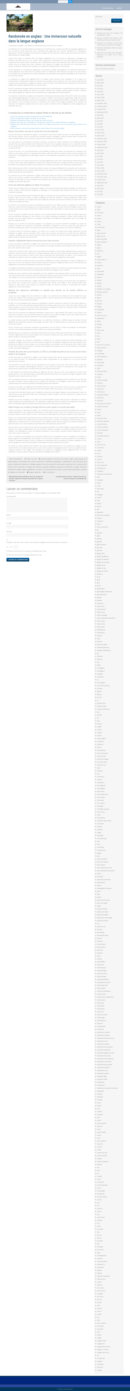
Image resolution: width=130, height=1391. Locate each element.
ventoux (99, 1308)
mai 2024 (100, 159)
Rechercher (99, 17)
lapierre (99, 691)
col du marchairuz (102, 430)
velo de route (101, 1291)
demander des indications (21, 464)
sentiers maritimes (102, 1161)
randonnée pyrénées (103, 1067)
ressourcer (39, 469)
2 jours (99, 207)
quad (98, 956)
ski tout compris (102, 1197)
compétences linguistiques (53, 461)
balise (99, 298)
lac (98, 680)
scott (98, 1138)
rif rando (99, 1100)
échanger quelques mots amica (39, 464)
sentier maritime (102, 1156)
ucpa (98, 1252)
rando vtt (100, 1023)
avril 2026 (100, 91)
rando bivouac (101, 968)
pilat (98, 894)
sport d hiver (101, 1217)
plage (98, 906)
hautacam (100, 603)
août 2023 (100, 186)
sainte (99, 1120)
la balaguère (101, 668)
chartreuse (100, 398)
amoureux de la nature (60, 459)
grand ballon (101, 589)
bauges (99, 307)
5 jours (99, 221)
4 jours (99, 218)
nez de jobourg (101, 838)
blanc (98, 333)
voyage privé (101, 1344)
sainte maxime (101, 1123)
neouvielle (100, 835)
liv (97, 700)
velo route (100, 1297)
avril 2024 (100, 162)
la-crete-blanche (17, 459)
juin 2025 (100, 121)
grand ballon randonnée (104, 591)
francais (99, 518)
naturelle (99, 829)
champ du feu (101, 386)
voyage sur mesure (103, 1349)
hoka (98, 638)
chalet (99, 377)
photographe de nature (104, 888)
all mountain (101, 227)
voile (98, 1332)
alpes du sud (101, 236)
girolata (99, 539)
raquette (99, 1094)
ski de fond (100, 1182)
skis (98, 1205)
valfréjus (99, 1273)
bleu (98, 336)
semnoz (99, 1147)
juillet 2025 (100, 118)
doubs (99, 483)
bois (98, 342)
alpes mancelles (102, 239)
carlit (98, 368)
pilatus (99, 897)
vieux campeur (101, 1323)
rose (98, 1109)
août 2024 (100, 150)
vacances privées (102, 1261)
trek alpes (100, 1247)
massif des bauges (103, 759)
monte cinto (101, 812)
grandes (99, 600)
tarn (98, 1232)
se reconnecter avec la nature (52, 469)
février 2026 (100, 97)
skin (98, 1203)
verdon (99, 1314)
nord (98, 844)
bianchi (99, 327)
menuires (100, 771)
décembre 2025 (102, 103)
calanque (100, 359)
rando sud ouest (102, 1015)
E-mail (8, 523)
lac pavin (99, 688)
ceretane (99, 374)
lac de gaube (101, 683)
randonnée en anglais (14, 469)
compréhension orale (68, 461)
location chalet (101, 706)
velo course (100, 1288)
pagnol (99, 853)
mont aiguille (101, 788)
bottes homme (101, 348)
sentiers (99, 1158)
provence (100, 941)
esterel (99, 497)
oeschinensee (101, 850)
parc (98, 856)
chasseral (100, 401)
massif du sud (101, 765)
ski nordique (101, 1194)
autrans (99, 277)
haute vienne (101, 624)
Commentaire (10, 496)
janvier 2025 (100, 136)
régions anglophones (28, 469)
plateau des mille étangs (104, 918)
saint (98, 1117)
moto (98, 815)
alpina (99, 248)
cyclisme (99, 456)
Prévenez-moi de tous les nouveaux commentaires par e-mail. (27, 551)
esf (98, 492)
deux (98, 477)
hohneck (99, 636)
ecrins (99, 486)
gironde (99, 542)
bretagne (100, 351)
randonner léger (102, 1076)
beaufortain (100, 309)
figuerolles (100, 512)
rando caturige (101, 976)
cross (98, 453)
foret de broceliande (103, 515)
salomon (99, 1126)
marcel (99, 735)
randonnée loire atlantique (105, 1059)
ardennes (100, 265)
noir (98, 841)
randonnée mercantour (104, 1062)
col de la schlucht (102, 427)
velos (98, 1305)
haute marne (101, 612)
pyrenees (100, 953)
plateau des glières (103, 915)
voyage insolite (101, 1341)
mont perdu (100, 791)
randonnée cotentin (103, 1044)
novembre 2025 (102, 106)
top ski (99, 1238)
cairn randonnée (102, 356)
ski (98, 1173)
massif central (101, 756)
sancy (98, 1129)
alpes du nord (101, 233)
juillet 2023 (100, 188)
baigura (99, 283)
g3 (97, 530)
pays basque (101, 882)
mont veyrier (101, 803)
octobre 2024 (101, 144)
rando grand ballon (103, 979)
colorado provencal (103, 436)
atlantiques (100, 274)
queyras (99, 959)
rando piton (100, 1006)
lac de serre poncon (103, 685)
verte (98, 1320)
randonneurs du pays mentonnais (107, 1088)
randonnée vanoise (103, 1073)
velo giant (100, 1294)
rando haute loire (102, 985)
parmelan (100, 876)
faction (99, 503)
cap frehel (100, 365)
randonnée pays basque (104, 1064)
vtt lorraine (100, 1364)
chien (98, 412)
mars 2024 (100, 165)
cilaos (99, 415)
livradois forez (101, 703)
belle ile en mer (101, 315)
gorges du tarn (101, 568)
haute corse (100, 606)
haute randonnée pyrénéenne (106, 618)
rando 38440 (101, 962)
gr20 (98, 583)
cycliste (99, 459)
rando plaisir (101, 1009)
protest (99, 938)
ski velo (99, 1200)
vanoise (99, 1282)
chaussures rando (102, 406)
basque (99, 304)
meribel (99, 780)
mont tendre (101, 797)
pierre (99, 891)
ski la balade (101, 1191)
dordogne (100, 480)
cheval (99, 409)
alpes (98, 230)
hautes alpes (101, 627)
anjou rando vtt (101, 260)
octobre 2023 (101, 180)
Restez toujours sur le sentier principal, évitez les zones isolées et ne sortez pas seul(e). (37, 128)
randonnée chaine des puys (105, 1038)
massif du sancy (102, 762)
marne (99, 747)
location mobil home (103, 709)
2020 (98, 210)
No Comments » (50, 472)
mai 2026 (100, 89)
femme (99, 506)
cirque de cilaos (102, 418)
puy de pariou (101, 944)
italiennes (100, 656)
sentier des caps (102, 1153)
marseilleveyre (101, 750)
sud (98, 1223)
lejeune (99, 694)
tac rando (100, 1229)
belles (99, 321)
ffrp (98, 509)
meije (98, 768)
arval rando (100, 271)
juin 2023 (100, 191)
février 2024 (100, 168)
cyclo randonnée (102, 465)
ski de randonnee (102, 1185)
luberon (99, 724)
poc (98, 923)
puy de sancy (101, 947)
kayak (98, 665)
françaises (100, 521)
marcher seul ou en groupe (16, 467)
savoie (99, 1135)
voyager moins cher (103, 1352)
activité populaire (47, 459)
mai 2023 (100, 194)
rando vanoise (101, 1020)
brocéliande (100, 354)
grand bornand (101, 594)
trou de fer (100, 1250)
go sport (99, 547)
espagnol (100, 495)
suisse (99, 1226)
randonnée (83, 467)
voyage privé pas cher (103, 1347)
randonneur (100, 1082)
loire (98, 712)
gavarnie (99, 533)
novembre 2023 (102, 177)
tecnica (99, 1235)
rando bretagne (102, 970)
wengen (99, 1370)
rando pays (100, 1003)
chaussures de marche (104, 403)
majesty (99, 733)
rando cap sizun (102, 973)
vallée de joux (101, 1279)
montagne (100, 806)
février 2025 (100, 133)
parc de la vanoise (102, 862)
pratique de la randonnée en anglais (68, 467)
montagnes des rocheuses (33, 467)
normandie (100, 847)
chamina (99, 383)
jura (98, 662)
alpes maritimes (102, 242)
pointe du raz (101, 926)
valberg (99, 1270)
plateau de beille (102, 909)
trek (98, 1244)
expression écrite (71, 464)
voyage (99, 1338)
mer (98, 774)
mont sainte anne (102, 794)
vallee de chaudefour (103, 1276)
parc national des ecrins (104, 868)
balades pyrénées (102, 292)
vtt (98, 1355)
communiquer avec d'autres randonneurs (31, 461)
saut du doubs (101, 1132)
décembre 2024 (102, 138)
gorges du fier (101, 565)
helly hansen (101, 633)
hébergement (101, 630)
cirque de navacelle (103, 421)
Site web (9, 531)
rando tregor (101, 1017)
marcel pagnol (101, 738)
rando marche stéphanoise (105, 997)
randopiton (100, 1091)
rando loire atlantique (103, 991)
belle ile (99, 312)
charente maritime (102, 395)
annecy (99, 262)
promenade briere (102, 935)
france (99, 524)
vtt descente (101, 1358)
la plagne (100, 674)
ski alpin (99, 1176)
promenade (100, 932)
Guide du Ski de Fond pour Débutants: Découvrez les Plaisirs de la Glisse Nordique (109, 55)
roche (99, 1103)
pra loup (99, 929)
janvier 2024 (100, 171)
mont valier (100, 800)
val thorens (100, 1267)
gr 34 (98, 580)
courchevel (100, 448)
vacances (100, 1258)
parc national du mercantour (106, 871)
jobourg (99, 659)
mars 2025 (100, 130)
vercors (99, 1311)
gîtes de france (101, 544)
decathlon (100, 471)
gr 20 (98, 577)
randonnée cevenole (103, 1035)
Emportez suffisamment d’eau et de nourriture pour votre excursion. (32, 120)
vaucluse (99, 1285)
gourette (99, 574)
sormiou (99, 1208)
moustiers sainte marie (104, 821)
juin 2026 (100, 86)
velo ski (99, 1299)
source (99, 1211)
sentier (99, 1150)
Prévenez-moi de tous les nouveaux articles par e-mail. (25, 555)
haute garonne (101, 609)
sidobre (99, 1164)
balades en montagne (104, 289)
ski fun (99, 1188)
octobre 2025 (101, 109)
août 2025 (100, 115)
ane (98, 254)
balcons (99, 295)
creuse (99, 450)
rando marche (101, 994)
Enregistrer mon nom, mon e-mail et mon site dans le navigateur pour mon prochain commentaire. (36, 542)
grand (99, 586)
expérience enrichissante (57, 464)
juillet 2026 (100, 83)
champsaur (100, 389)
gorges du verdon (102, 571)
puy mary (100, 950)
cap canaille (100, 362)
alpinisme (100, 251)
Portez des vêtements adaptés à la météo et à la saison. (28, 118)
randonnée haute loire (104, 1056)
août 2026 (100, 80)
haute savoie (101, 621)
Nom (8, 515)
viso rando (100, 1326)
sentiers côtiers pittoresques (71, 469)
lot (98, 718)
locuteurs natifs (82, 464)
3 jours (99, 215)
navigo (99, 832)
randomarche (101, 1026)
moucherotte (101, 818)
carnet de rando (102, 371)
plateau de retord (102, 912)
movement (100, 824)
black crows (100, 330)
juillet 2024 (100, 153)
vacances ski (101, 1264)
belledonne (100, 318)
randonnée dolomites (103, 1050)
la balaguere (101, 671)
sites (98, 1170)
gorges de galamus (103, 556)
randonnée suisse (102, 1070)
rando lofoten (101, 988)
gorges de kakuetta (103, 559)
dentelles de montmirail (104, 474)
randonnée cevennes (103, 1032)
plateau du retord (102, 921)
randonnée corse (102, 1041)
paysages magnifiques (49, 467)
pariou (99, 874)
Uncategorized (101, 1255)
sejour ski (100, 1144)
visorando (100, 1329)
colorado (100, 433)
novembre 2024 (102, 141)
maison (99, 730)
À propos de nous (107, 8)
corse (98, 442)
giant (98, 536)
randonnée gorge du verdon (105, 1053)
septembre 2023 (102, 183)
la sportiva (100, 677)
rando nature (101, 1000)
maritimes (100, 744)
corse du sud (101, 445)
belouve (99, 324)
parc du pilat (101, 865)
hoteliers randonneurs (104, 650)
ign (98, 653)
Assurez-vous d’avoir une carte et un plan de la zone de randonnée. (31, 116)
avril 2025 (100, 127)
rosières (99, 1111)
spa (98, 1214)
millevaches (100, 782)
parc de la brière (102, 859)
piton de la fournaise (103, 900)
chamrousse (101, 392)
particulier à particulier (104, 879)
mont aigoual (101, 785)
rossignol (100, 1114)
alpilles (99, 245)
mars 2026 (100, 94)
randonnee (37, 472)
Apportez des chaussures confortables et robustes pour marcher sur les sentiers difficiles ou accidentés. (43, 122)
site (98, 1167)
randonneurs (101, 1085)
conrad (99, 439)
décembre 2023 (102, 174)
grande (99, 597)
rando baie (100, 965)
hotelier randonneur (103, 647)
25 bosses (100, 213)
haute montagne (102, 615)
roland (99, 1106)
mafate (99, 727)
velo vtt (99, 1302)
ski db (99, 1179)
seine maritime (101, 1141)
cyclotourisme (101, 468)
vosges (99, 1335)
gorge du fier (101, 553)
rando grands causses (104, 982)
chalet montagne (102, 380)
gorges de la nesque (103, 562)
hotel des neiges (102, 644)
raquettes (100, 1097)
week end (100, 1367)
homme (99, 641)
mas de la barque (102, 753)
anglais (71, 459)
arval (98, 268)
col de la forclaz (102, 424)
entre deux (100, 489)
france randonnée (102, 527)
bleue (98, 339)
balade (99, 286)
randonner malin (102, 1079)
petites (99, 885)
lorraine (99, 715)
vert (98, 1317)
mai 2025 (100, 124)
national (99, 827)
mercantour (100, 777)
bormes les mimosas (103, 345)
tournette (100, 1241)
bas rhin (99, 301)
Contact (119, 8)
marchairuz (100, 741)
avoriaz (99, 280)
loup (98, 721)
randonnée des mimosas (105, 1047)
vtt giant (99, 1361)
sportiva (99, 1220)
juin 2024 (100, 156)
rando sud (100, 1012)
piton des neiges (102, 903)
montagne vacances (103, 809)
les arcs (99, 697)
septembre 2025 (102, 112)
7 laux (99, 224)
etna (98, 500)
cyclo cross (100, 462)
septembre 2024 (102, 147)
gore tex (99, 550)
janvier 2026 (100, 100)
